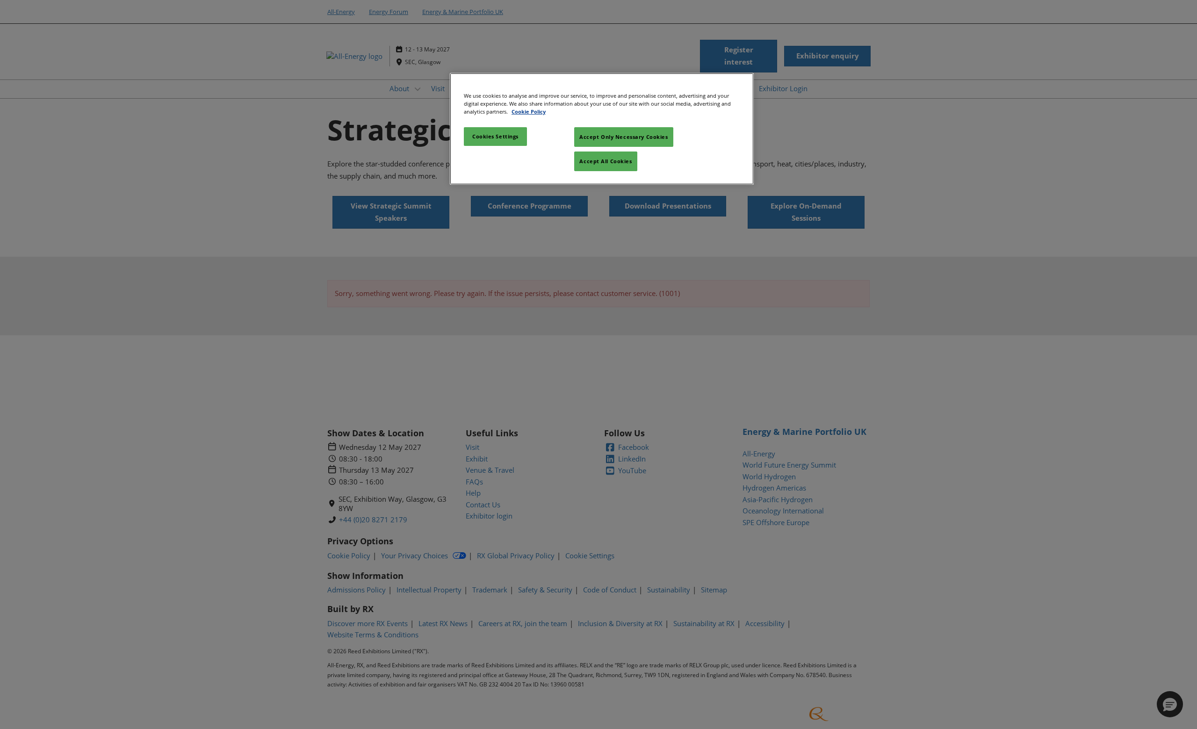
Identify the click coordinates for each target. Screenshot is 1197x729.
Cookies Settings (495, 136)
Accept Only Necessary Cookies (623, 136)
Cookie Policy (529, 111)
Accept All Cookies (605, 161)
